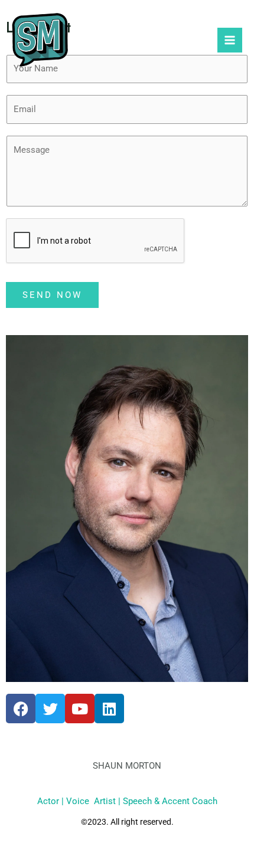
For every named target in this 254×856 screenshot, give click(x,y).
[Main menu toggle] (229, 40)
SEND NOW (52, 295)
